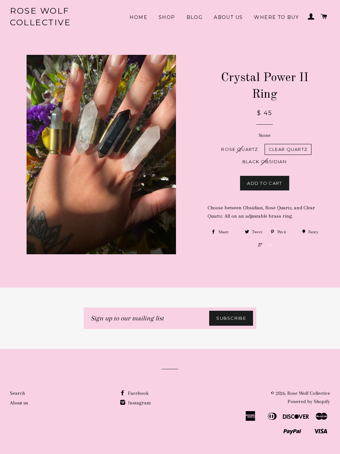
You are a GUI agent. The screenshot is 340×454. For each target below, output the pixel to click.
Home (138, 17)
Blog (195, 17)
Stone (265, 135)
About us (228, 17)
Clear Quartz (288, 149)
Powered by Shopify (309, 401)
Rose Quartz (239, 149)
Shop (167, 17)
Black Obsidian (264, 161)
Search (17, 393)
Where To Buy (276, 17)
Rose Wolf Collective (40, 16)
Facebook (138, 393)
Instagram (139, 403)
